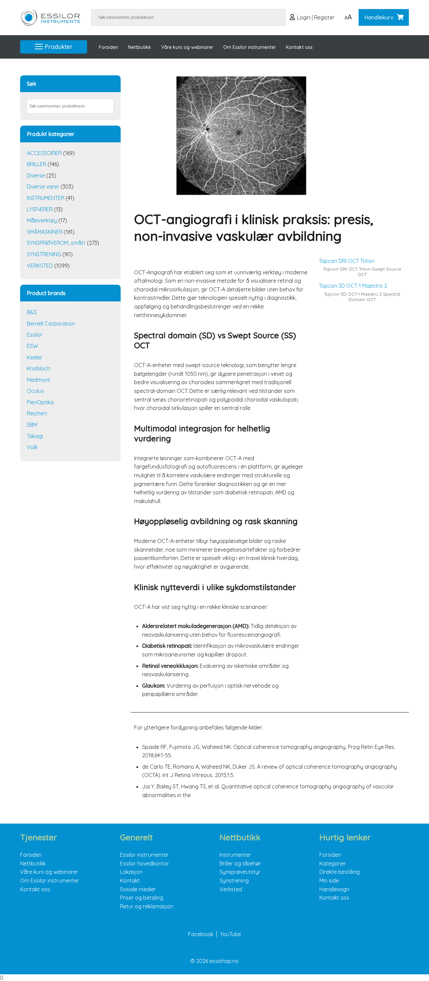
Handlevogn (334, 889)
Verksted (231, 889)
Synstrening (234, 880)
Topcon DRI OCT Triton (346, 261)
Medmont (38, 379)
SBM (32, 424)
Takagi (35, 436)
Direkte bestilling (339, 871)
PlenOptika (40, 402)
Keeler (34, 357)
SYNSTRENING (44, 254)
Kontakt (130, 880)
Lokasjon (131, 871)
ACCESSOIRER (44, 153)
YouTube (230, 934)
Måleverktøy (42, 220)
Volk (32, 447)
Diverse (36, 175)
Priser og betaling (141, 897)
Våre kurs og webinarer (187, 47)
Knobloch (38, 368)
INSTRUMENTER (45, 198)
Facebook (200, 934)
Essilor (35, 334)
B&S (32, 312)
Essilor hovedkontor (144, 863)
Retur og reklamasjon (146, 906)
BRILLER (36, 164)
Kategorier (332, 863)
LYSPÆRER (40, 209)
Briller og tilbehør (240, 863)
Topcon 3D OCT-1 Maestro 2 (353, 285)
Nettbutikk (139, 47)
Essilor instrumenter (144, 854)
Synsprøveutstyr (240, 871)
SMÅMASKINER (44, 231)
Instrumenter (235, 854)
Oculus (35, 391)
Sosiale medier (138, 889)
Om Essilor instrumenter (249, 47)
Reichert (37, 413)
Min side (329, 880)
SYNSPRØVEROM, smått (56, 242)
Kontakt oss (299, 47)
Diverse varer (43, 186)
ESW (32, 346)
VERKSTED (40, 265)
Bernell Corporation (51, 323)
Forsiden (108, 47)
